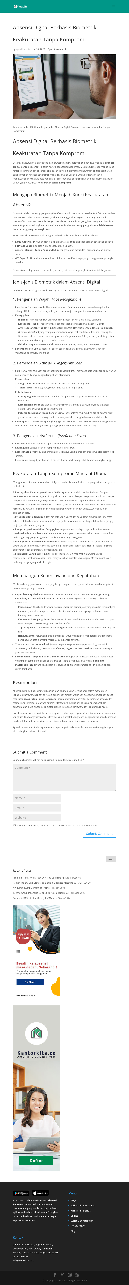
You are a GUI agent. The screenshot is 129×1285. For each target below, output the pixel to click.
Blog (73, 1231)
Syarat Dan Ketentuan (82, 1220)
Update (74, 1215)
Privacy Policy (77, 1225)
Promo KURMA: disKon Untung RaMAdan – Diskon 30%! (41, 898)
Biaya (73, 1200)
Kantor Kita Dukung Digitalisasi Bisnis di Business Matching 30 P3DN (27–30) (52, 882)
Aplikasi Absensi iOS (81, 1210)
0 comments (60, 49)
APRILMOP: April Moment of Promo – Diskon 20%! (39, 887)
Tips (50, 49)
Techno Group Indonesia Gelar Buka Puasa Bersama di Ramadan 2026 (49, 892)
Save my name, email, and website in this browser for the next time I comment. (57, 825)
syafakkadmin (23, 49)
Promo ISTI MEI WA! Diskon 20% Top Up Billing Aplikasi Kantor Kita (47, 877)
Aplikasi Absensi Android (83, 1205)
